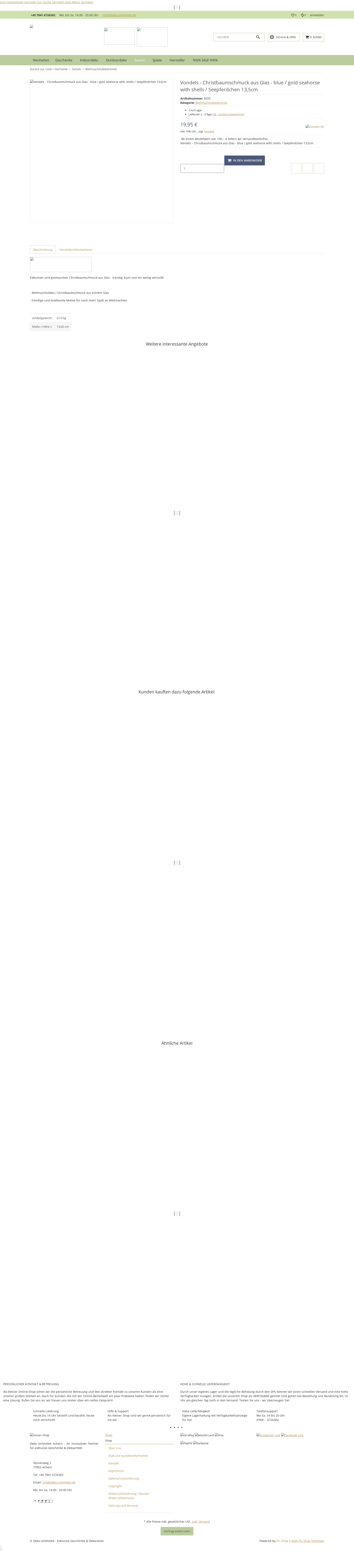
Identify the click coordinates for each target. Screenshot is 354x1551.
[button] (293, 15)
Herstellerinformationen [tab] (76, 250)
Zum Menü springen (79, 2)
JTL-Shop (282, 1541)
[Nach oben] (1, 1548)
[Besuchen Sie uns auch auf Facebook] (175, 1427)
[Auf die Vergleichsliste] (296, 168)
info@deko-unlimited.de (119, 15)
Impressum (116, 1471)
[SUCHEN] (260, 37)
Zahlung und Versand (123, 1505)
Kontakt (113, 1463)
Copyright (115, 1486)
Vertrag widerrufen (177, 1531)
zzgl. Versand (201, 1522)
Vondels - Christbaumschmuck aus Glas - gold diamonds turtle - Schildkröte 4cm (86, 1005)
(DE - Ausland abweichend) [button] (228, 114)
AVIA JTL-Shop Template (308, 1541)
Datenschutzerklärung (123, 1478)
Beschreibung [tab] (42, 250)
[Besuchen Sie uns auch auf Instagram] (186, 1427)
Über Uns (114, 1448)
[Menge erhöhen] (183, 177)
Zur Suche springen (51, 2)
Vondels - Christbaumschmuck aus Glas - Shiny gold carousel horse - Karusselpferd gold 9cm (95, 1357)
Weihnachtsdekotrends (211, 103)
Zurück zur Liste (41, 69)
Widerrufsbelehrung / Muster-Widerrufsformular (129, 1496)
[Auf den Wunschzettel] (308, 168)
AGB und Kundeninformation (128, 1456)
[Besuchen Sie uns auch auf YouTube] (179, 1427)
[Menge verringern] (183, 159)
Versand (209, 131)
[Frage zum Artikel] (319, 168)
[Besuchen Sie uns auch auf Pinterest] (183, 1427)
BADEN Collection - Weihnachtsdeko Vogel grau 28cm (68, 658)
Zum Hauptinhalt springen (18, 2)
